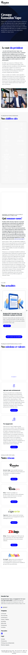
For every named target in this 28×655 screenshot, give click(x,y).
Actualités (3, 621)
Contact (3, 639)
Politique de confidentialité (7, 643)
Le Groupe (3, 613)
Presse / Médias (5, 619)
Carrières (3, 627)
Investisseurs (4, 617)
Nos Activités (4, 615)
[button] (1, 310)
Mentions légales (5, 645)
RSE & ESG (3, 623)
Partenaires (4, 625)
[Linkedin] (2, 633)
